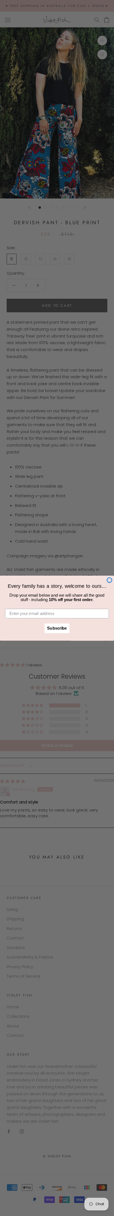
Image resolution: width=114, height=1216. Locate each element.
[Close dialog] (109, 580)
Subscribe (57, 628)
